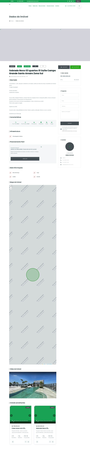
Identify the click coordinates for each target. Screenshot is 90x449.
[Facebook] (67, 1)
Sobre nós (35, 6)
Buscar (78, 1)
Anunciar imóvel (50, 6)
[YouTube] (71, 1)
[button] (11, 187)
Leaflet (44, 363)
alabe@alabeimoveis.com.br (33, 1)
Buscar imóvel (42, 6)
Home (30, 6)
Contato (57, 6)
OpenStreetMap (49, 363)
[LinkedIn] (69, 1)
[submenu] (79, 5)
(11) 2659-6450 (20, 1)
